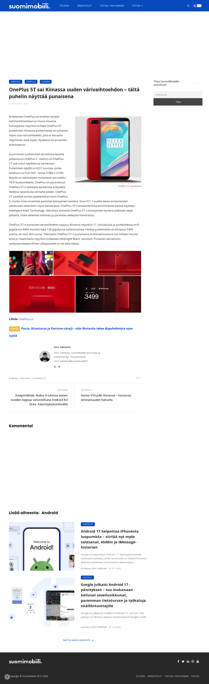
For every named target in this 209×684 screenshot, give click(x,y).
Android (15, 81)
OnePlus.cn (26, 319)
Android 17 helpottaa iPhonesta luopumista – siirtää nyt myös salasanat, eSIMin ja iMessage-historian (110, 539)
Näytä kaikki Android (76, 640)
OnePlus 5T (40, 378)
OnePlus (31, 81)
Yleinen (46, 81)
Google (87, 577)
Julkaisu (14, 378)
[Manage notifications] (7, 676)
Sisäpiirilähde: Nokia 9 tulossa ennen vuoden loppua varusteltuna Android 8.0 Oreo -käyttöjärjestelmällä (39, 399)
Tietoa (136, 5)
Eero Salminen (62, 347)
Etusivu (64, 5)
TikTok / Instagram (112, 5)
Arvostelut (84, 5)
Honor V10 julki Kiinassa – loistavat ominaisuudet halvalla (106, 397)
